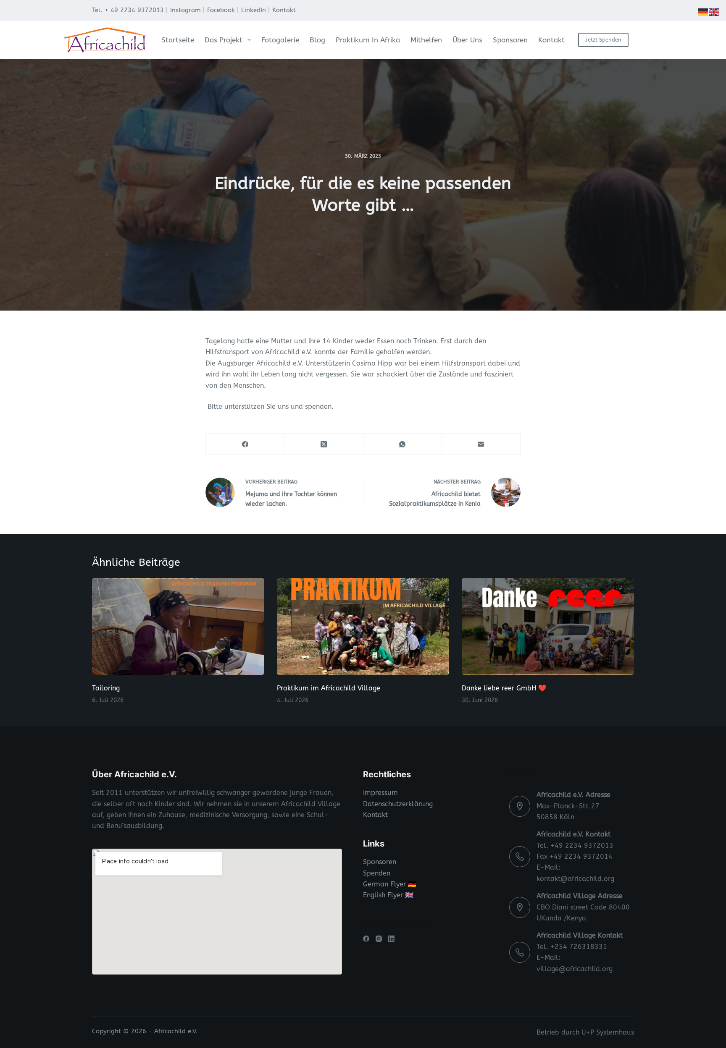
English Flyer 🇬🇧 (388, 895)
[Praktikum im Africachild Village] (363, 626)
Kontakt (284, 10)
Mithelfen (426, 40)
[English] (714, 12)
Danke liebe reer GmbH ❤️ (504, 688)
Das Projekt (223, 40)
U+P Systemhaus (607, 1032)
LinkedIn (253, 10)
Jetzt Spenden (603, 40)
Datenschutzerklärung (398, 804)
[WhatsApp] (402, 444)
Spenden (376, 873)
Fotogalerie (280, 40)
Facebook (221, 10)
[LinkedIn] (391, 939)
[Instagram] (379, 939)
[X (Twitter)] (323, 444)
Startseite (177, 40)
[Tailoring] (178, 626)
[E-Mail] (481, 444)
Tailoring (106, 688)
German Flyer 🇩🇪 (389, 884)
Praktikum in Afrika (368, 40)
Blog (317, 40)
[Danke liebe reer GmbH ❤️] (548, 626)
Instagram (185, 10)
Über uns (467, 40)
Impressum (380, 793)
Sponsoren (510, 40)
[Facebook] (245, 444)
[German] (703, 12)
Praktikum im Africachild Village (328, 688)
